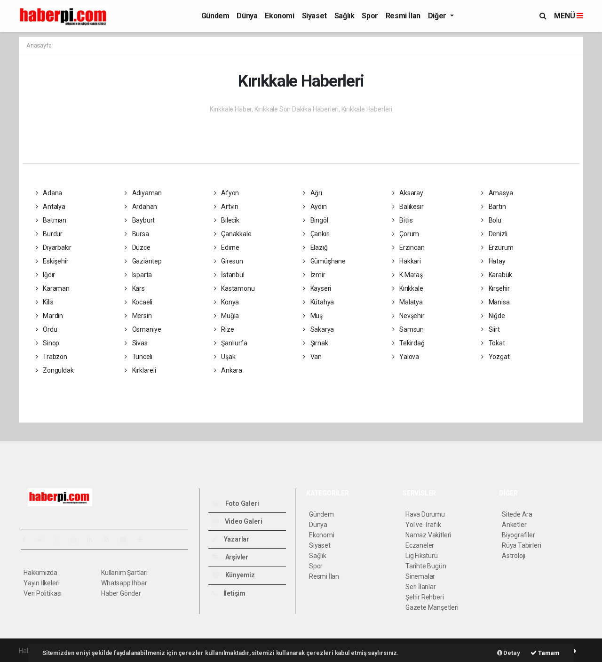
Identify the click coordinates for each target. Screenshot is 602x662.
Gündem (215, 15)
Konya (229, 302)
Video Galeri (242, 521)
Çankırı (319, 234)
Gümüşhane (327, 261)
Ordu (49, 329)
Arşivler (236, 557)
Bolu (494, 220)
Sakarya (321, 329)
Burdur (52, 234)
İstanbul (232, 275)
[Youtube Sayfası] (77, 539)
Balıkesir (410, 206)
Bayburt (143, 220)
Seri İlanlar (420, 586)
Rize (227, 329)
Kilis (47, 302)
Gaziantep (146, 261)
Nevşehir (411, 315)
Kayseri (320, 288)
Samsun (411, 329)
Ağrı (315, 193)
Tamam (548, 652)
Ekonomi (279, 15)
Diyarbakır (56, 247)
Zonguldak (57, 370)
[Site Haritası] (127, 539)
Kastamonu (237, 288)
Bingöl (318, 220)
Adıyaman (146, 193)
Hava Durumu (425, 514)
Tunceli (141, 356)
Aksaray (410, 193)
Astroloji (513, 555)
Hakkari (409, 261)
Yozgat (498, 356)
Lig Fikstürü (421, 555)
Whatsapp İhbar (124, 583)
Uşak (227, 356)
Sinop (50, 343)
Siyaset (314, 15)
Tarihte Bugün (425, 566)
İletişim (234, 593)
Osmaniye (146, 329)
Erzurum (500, 247)
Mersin (141, 315)
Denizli (497, 234)
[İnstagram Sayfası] (60, 539)
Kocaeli (141, 302)
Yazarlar (235, 539)
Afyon (229, 193)
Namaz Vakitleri (428, 535)
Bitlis (405, 220)
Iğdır (48, 275)
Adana (51, 193)
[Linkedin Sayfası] (93, 539)
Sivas (139, 343)
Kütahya (321, 302)
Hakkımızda (40, 572)
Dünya (247, 15)
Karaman (55, 288)
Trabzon (54, 356)
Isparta (141, 275)
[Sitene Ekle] (143, 539)
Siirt (493, 329)
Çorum (408, 234)
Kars (138, 288)
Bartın (496, 206)
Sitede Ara (517, 514)
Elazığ (318, 247)
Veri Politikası (43, 593)
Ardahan (144, 206)
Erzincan (411, 247)
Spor (370, 15)
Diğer (438, 15)
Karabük (499, 275)
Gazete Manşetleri (432, 607)
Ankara (231, 370)
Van (315, 356)
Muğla (229, 315)
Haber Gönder (121, 593)
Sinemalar (420, 576)
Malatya (410, 302)
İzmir (317, 275)
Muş (316, 315)
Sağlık (344, 15)
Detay (511, 652)
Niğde (496, 315)
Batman (53, 220)
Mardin (52, 315)
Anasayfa (38, 45)
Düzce (140, 247)
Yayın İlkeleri (41, 583)
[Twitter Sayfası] (43, 539)
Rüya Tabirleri (521, 545)
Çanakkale (235, 234)
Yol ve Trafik (423, 524)
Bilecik (229, 220)
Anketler (514, 524)
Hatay (496, 261)
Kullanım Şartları (124, 572)
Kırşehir (498, 288)
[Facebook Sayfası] (27, 539)
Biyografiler (518, 535)
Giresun (231, 261)
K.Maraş (410, 275)
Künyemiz (239, 575)
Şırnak (318, 343)
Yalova (408, 356)
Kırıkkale (410, 288)
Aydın (318, 206)
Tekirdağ (411, 343)
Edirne (229, 247)
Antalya (53, 206)
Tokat (496, 343)
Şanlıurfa (233, 343)
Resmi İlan (403, 15)
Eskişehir (54, 261)
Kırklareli (143, 370)
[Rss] (110, 539)
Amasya (500, 193)
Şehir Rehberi (424, 597)
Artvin (229, 206)
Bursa (140, 234)
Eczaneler (419, 545)
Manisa (498, 302)
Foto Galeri (241, 503)
